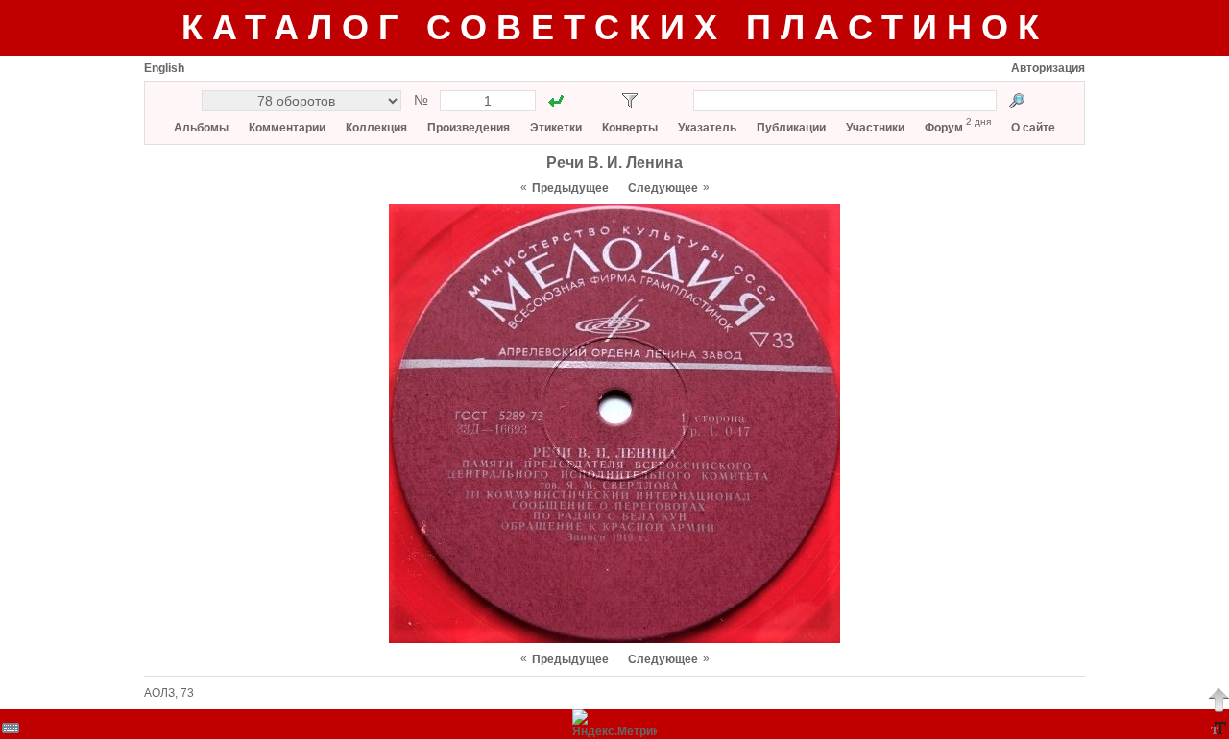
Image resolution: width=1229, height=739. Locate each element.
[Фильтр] (629, 100)
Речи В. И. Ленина (614, 163)
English (164, 68)
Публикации (791, 127)
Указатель (707, 127)
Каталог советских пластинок (614, 27)
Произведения (468, 127)
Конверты (630, 127)
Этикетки (556, 127)
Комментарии (287, 127)
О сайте (1033, 127)
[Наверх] (1218, 699)
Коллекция (376, 127)
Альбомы (201, 127)
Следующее (663, 188)
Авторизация (1048, 68)
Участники (875, 127)
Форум (944, 127)
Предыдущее (570, 188)
